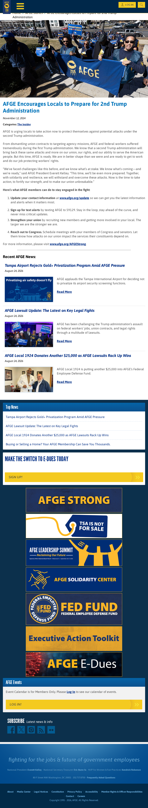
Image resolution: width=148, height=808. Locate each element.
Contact (70, 796)
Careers (81, 796)
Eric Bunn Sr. (80, 770)
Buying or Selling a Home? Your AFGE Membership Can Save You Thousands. (58, 444)
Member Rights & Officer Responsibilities (121, 791)
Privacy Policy (74, 791)
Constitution (57, 791)
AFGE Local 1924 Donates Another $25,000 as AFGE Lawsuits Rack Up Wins (68, 355)
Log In (71, 691)
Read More (64, 291)
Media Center (23, 791)
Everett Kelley (35, 770)
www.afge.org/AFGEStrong (68, 244)
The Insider (24, 124)
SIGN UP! (15, 477)
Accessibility (91, 791)
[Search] (141, 5)
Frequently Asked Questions (101, 777)
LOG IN (129, 4)
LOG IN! (15, 704)
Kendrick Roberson (131, 770)
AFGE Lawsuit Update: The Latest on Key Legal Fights (49, 310)
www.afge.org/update (74, 198)
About (10, 791)
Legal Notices (41, 791)
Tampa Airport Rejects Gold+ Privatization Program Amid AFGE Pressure (65, 265)
